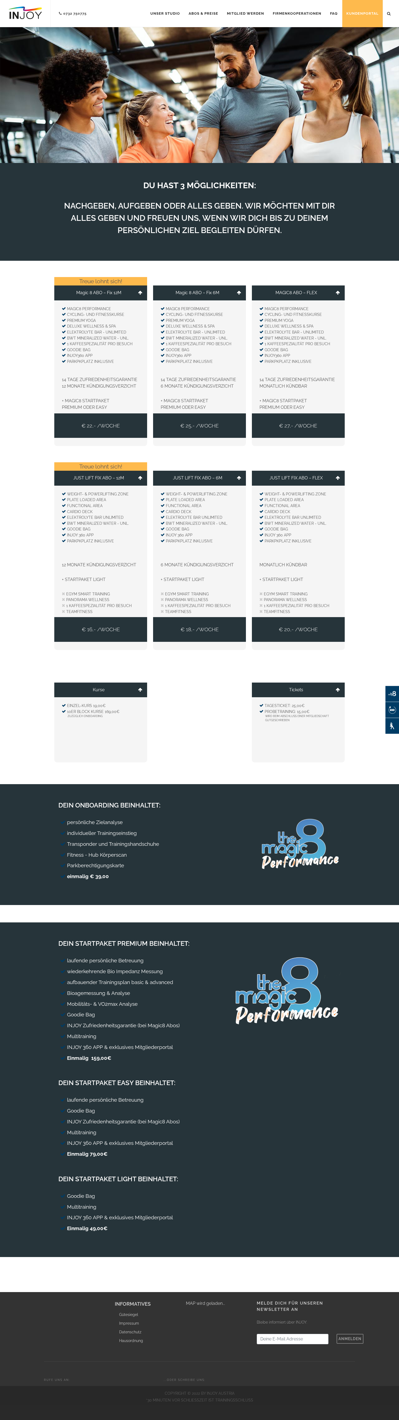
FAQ (334, 13)
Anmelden (350, 1339)
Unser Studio (165, 13)
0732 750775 (75, 13)
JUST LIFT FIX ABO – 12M (98, 477)
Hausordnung (131, 1341)
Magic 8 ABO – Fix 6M (197, 292)
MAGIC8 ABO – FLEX (296, 292)
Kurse (98, 689)
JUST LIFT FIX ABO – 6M (197, 477)
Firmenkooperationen (297, 13)
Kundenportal (362, 13)
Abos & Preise (203, 13)
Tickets (296, 689)
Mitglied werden (245, 13)
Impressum (129, 1323)
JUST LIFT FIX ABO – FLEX (296, 477)
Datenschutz (130, 1332)
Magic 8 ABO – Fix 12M (98, 292)
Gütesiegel (128, 1314)
